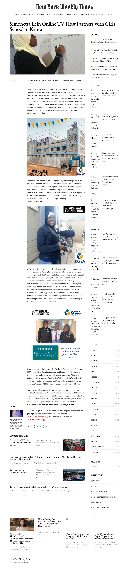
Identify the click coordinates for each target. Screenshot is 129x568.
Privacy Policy (97, 502)
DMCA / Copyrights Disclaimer (103, 497)
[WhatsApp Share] (42, 426)
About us (94, 486)
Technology (58, 14)
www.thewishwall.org (35, 419)
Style (93, 431)
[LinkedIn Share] (37, 426)
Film (92, 14)
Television (84, 14)
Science (48, 14)
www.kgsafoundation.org (37, 417)
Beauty (94, 350)
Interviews (95, 382)
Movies (94, 398)
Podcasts (95, 409)
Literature (100, 14)
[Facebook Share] (28, 426)
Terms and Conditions (100, 508)
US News (23, 14)
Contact (109, 14)
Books (93, 355)
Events (94, 366)
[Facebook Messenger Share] (46, 426)
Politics (32, 14)
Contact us (95, 481)
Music (76, 14)
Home (16, 14)
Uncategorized (97, 447)
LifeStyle (69, 14)
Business (40, 14)
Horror (94, 377)
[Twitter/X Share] (33, 426)
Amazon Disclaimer (99, 492)
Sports (94, 425)
